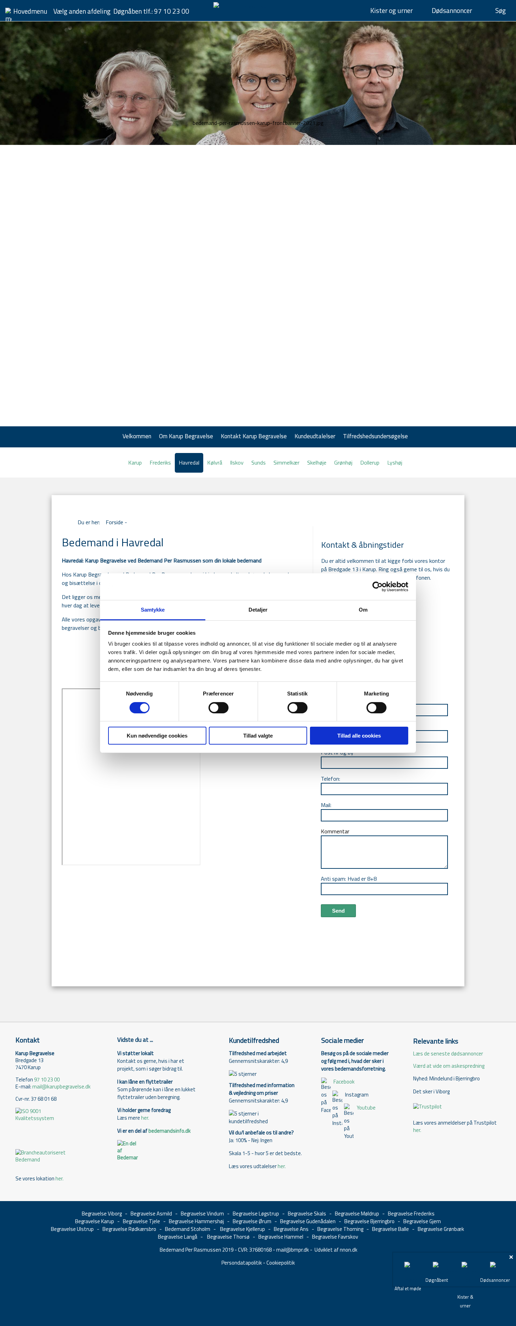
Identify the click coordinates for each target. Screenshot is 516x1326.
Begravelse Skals (307, 1214)
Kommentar (335, 831)
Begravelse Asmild (151, 1214)
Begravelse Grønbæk (441, 1229)
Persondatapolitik (241, 1263)
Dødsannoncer (452, 10)
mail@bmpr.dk (292, 1250)
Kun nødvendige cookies (157, 736)
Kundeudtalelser (315, 436)
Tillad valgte (258, 736)
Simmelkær (286, 462)
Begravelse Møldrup (357, 1214)
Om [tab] (363, 610)
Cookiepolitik (280, 1263)
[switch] (219, 707)
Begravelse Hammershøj (196, 1221)
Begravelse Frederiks (411, 1214)
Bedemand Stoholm (187, 1229)
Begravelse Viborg (102, 1214)
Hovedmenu (30, 11)
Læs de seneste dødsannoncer (448, 1054)
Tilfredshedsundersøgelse (375, 436)
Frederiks (160, 462)
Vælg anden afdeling (82, 11)
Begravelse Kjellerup (242, 1229)
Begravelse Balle (390, 1229)
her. (59, 1178)
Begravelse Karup (94, 1221)
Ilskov (237, 462)
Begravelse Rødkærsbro (129, 1229)
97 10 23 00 (171, 11)
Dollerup (369, 462)
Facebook (344, 1082)
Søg (500, 10)
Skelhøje (316, 462)
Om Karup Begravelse (186, 436)
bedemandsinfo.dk (169, 1131)
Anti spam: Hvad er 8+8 (349, 878)
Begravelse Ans (291, 1229)
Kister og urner (391, 10)
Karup (135, 462)
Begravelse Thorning (340, 1229)
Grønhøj (343, 462)
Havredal (189, 462)
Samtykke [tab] (153, 610)
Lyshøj (394, 462)
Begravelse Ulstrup (72, 1229)
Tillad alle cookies (359, 736)
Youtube (366, 1108)
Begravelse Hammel (280, 1237)
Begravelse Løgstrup (256, 1214)
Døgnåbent (436, 1280)
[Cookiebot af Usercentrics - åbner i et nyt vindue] (377, 586)
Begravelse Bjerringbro (369, 1221)
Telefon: (330, 778)
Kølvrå (214, 462)
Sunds (258, 462)
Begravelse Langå (177, 1237)
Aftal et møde (408, 1288)
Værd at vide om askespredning (448, 1066)
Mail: (326, 805)
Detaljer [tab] (258, 610)
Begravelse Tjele (141, 1221)
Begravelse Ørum (252, 1221)
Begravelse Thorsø (228, 1237)
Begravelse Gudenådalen (308, 1221)
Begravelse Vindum (202, 1214)
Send (338, 911)
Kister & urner (465, 1301)
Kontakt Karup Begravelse (254, 436)
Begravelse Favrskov (335, 1237)
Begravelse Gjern (422, 1221)
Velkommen (137, 436)
